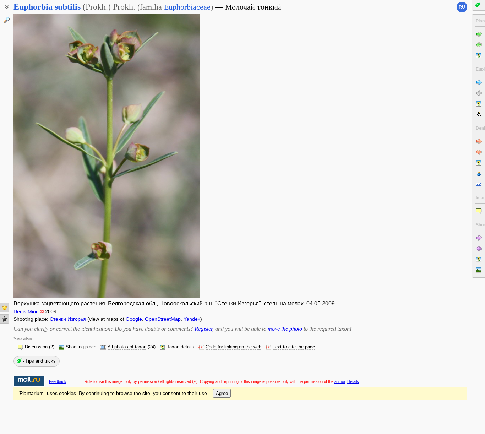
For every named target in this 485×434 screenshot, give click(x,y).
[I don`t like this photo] (4, 319)
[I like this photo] (4, 307)
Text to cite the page (294, 347)
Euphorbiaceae (187, 6)
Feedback (57, 381)
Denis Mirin (26, 311)
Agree (222, 393)
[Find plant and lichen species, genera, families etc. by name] (6, 20)
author (339, 381)
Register (203, 329)
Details (353, 381)
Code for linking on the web (233, 347)
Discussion (36, 347)
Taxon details (180, 347)
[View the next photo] (179, 156)
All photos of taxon (127, 347)
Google (134, 319)
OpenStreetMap (163, 319)
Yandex (192, 319)
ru (462, 7)
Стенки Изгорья (68, 319)
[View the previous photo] (34, 156)
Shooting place (81, 347)
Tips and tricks (40, 361)
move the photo (285, 329)
